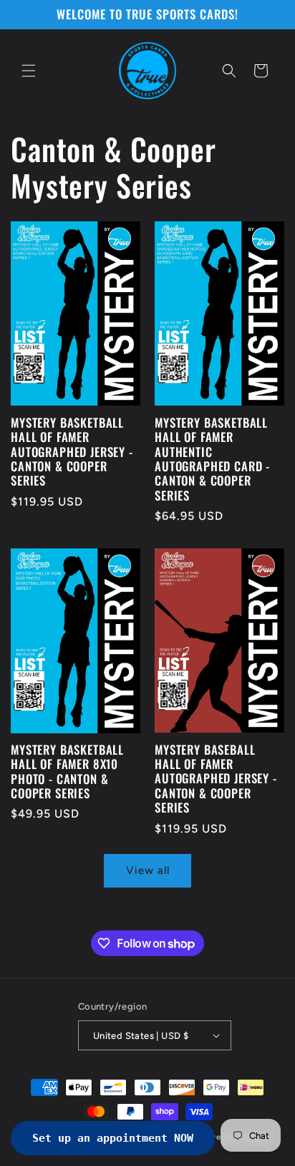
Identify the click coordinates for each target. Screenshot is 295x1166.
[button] (28, 70)
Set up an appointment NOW (112, 1138)
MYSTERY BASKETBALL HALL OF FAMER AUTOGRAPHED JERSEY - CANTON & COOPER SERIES (72, 452)
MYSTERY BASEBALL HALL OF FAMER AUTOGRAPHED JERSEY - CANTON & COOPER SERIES (216, 779)
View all (148, 870)
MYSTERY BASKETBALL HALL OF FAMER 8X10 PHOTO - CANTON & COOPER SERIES (67, 772)
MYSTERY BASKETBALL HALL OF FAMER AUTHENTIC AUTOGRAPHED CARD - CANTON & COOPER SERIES (212, 459)
